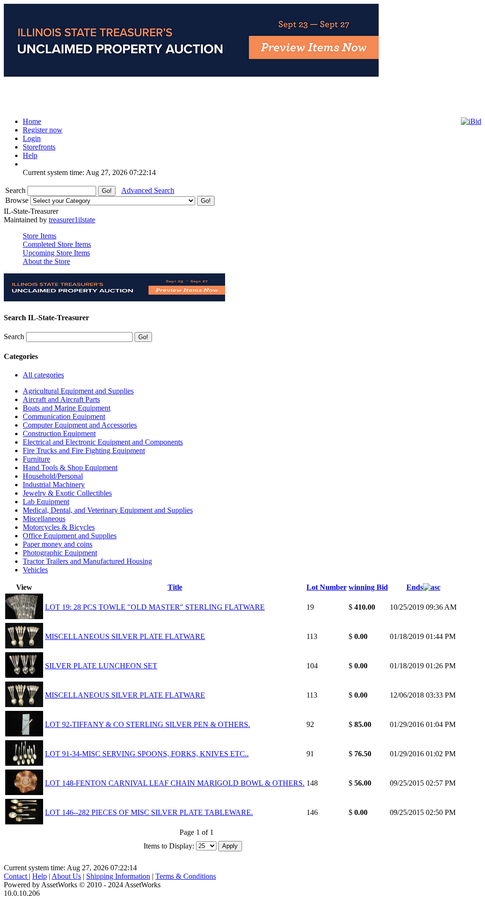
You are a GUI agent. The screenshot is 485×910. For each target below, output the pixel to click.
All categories (43, 375)
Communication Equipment (64, 416)
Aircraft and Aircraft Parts (61, 399)
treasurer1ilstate (72, 220)
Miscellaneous (44, 519)
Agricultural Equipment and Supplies (78, 391)
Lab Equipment (46, 502)
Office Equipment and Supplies (70, 536)
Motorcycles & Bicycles (59, 527)
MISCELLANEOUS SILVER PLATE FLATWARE (125, 636)
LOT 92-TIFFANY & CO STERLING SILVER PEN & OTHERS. (147, 724)
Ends (414, 587)
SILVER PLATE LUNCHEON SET (101, 666)
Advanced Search (147, 190)
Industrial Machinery (54, 485)
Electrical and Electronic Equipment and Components (103, 442)
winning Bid (368, 587)
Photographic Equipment (60, 553)
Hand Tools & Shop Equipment (70, 468)
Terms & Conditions (185, 876)
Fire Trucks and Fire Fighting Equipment (84, 450)
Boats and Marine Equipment (66, 408)
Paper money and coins (57, 544)
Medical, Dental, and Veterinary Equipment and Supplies (108, 510)
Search (16, 190)
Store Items (39, 236)
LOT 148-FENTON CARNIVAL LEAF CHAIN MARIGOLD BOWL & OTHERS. (175, 783)
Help (39, 876)
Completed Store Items (57, 244)
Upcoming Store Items (56, 253)
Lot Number (326, 587)
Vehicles (35, 570)
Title (175, 587)
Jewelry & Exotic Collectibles (67, 493)
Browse (17, 200)
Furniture (36, 459)
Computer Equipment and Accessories (80, 425)
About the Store (46, 261)
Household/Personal (53, 476)
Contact (16, 876)
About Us (66, 876)
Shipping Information (118, 876)
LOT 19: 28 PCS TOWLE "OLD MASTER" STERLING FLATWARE (155, 607)
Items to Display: (169, 845)
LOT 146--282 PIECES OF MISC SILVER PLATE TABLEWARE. (149, 812)
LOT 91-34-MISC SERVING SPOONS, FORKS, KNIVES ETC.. (147, 754)
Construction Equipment (59, 433)
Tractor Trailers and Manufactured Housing (87, 561)
